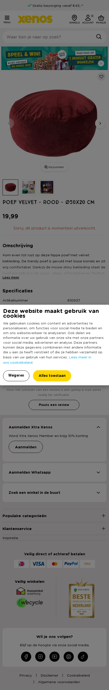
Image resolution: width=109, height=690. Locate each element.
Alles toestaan (52, 375)
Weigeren (16, 376)
